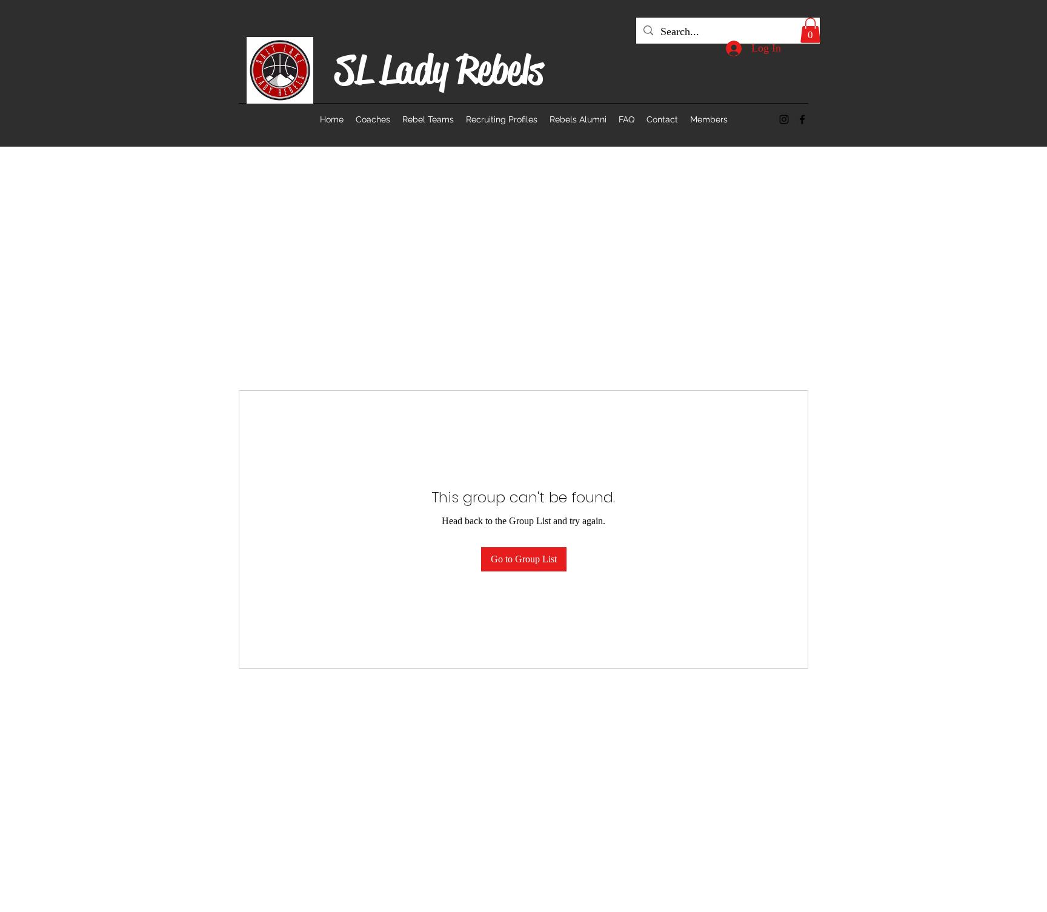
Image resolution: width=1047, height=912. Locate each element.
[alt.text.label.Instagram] (784, 119)
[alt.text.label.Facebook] (802, 119)
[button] (810, 30)
